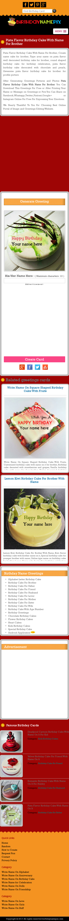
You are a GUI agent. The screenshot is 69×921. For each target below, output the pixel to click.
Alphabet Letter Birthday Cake (24, 579)
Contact (6, 856)
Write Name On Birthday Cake (18, 878)
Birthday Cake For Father (21, 585)
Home (5, 842)
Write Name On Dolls (13, 885)
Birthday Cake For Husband (23, 592)
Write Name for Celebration (17, 882)
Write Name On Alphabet (15, 871)
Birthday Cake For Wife (20, 605)
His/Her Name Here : (34, 276)
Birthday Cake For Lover (21, 595)
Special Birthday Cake (20, 629)
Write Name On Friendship (16, 889)
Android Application (19, 632)
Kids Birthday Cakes (19, 625)
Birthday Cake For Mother (22, 599)
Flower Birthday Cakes (20, 619)
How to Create (9, 849)
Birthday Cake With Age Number (26, 609)
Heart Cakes (14, 622)
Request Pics (8, 853)
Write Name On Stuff (13, 908)
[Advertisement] (34, 154)
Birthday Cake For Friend (22, 589)
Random (6, 846)
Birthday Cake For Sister (21, 602)
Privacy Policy (9, 860)
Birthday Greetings (18, 612)
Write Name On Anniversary (17, 875)
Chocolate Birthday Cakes (22, 615)
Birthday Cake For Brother (22, 582)
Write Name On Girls (13, 904)
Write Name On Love (13, 901)
